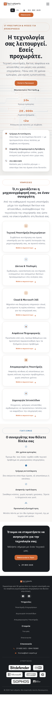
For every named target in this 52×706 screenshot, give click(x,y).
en (17, 10)
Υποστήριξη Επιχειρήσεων (26, 607)
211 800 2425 (34, 10)
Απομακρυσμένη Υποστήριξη (26, 620)
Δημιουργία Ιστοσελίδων (26, 614)
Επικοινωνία (26, 638)
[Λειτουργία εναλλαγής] (24, 10)
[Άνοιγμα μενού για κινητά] (47, 4)
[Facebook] (23, 596)
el (13, 10)
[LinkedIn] (29, 596)
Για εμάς (26, 631)
